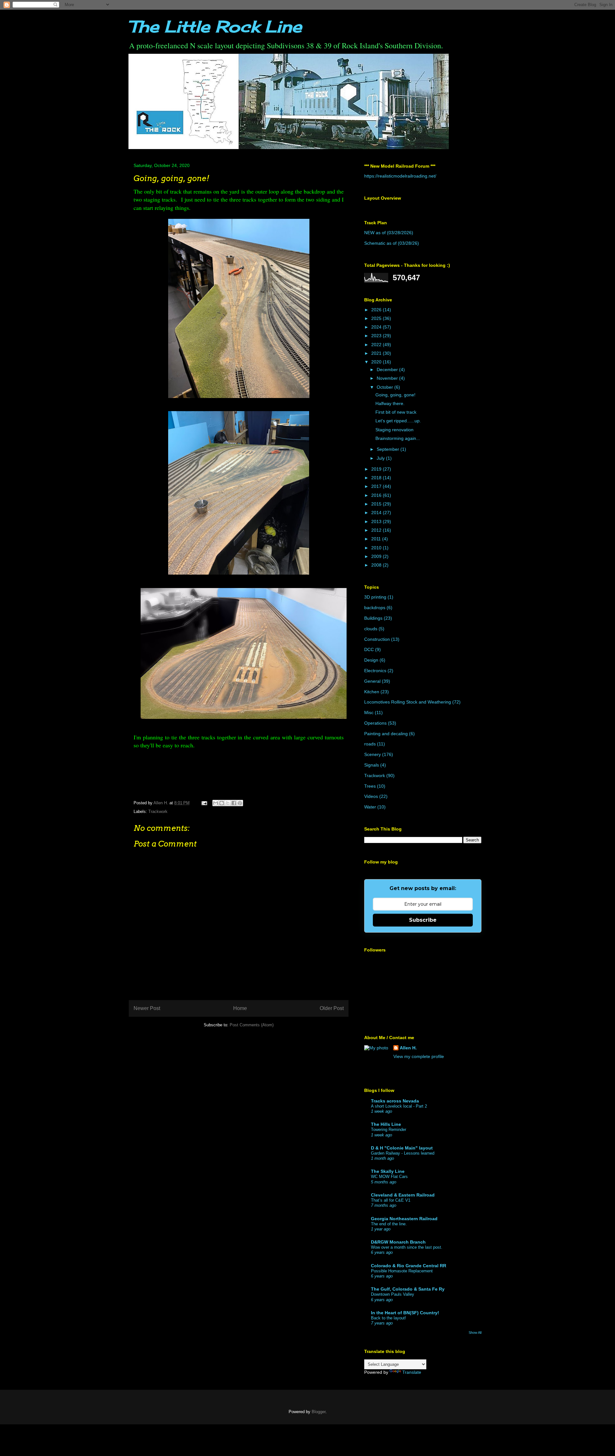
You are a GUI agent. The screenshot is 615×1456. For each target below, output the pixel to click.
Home (240, 1008)
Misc (368, 712)
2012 (377, 530)
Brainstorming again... (397, 438)
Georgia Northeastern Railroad (404, 1218)
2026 (377, 309)
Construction (377, 639)
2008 (377, 565)
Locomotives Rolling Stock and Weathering (407, 701)
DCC (369, 649)
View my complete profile (418, 1056)
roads (370, 743)
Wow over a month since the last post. (406, 1247)
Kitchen (371, 691)
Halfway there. (390, 403)
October (385, 387)
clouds (370, 628)
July (381, 458)
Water (370, 806)
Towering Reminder (388, 1129)
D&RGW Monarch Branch (398, 1242)
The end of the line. (389, 1223)
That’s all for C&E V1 (390, 1200)
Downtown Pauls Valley (392, 1294)
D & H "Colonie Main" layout (402, 1147)
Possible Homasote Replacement (402, 1271)
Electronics (375, 670)
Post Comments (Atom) (252, 1024)
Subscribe (423, 920)
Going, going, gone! (395, 394)
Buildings (373, 618)
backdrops (374, 607)
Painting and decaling (386, 733)
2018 (377, 477)
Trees (370, 786)
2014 (377, 512)
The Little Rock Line (215, 26)
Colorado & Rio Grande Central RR (408, 1265)
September (388, 449)
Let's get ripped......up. (398, 420)
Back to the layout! (388, 1318)
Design (371, 660)
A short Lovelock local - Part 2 (399, 1106)
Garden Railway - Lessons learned (402, 1153)
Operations (375, 723)
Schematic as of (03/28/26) (391, 243)
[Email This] (215, 803)
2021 (377, 353)
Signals (371, 765)
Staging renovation (394, 429)
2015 (377, 503)
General (372, 681)
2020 (377, 361)
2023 (377, 335)
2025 (377, 318)
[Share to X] (228, 803)
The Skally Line (388, 1171)
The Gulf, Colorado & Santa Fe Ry (408, 1289)
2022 (377, 344)
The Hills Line (386, 1124)
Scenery (372, 754)
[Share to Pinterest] (240, 803)
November (388, 378)
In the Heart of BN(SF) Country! (405, 1312)
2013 (377, 521)
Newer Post (147, 1008)
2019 (377, 469)
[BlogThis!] (221, 803)
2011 (376, 538)
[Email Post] (204, 802)
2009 (377, 556)
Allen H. (408, 1047)
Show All (475, 1332)
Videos (371, 796)
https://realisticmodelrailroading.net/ (400, 176)
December (388, 369)
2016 (377, 495)
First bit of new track (395, 412)
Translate (411, 1372)
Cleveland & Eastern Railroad (403, 1194)
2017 (377, 486)
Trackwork (158, 811)
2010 (377, 547)
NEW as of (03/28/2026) (388, 232)
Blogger (318, 1411)
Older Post (332, 1008)
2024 (377, 327)
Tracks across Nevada (395, 1100)
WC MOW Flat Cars (389, 1176)
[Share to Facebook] (234, 803)
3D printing (375, 597)
